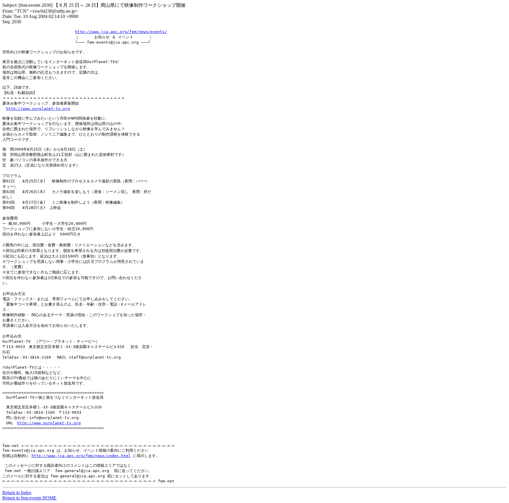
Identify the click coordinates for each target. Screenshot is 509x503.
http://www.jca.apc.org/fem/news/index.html (81, 455)
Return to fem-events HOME (29, 497)
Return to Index (17, 492)
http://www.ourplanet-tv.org (38, 108)
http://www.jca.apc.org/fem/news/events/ (121, 31)
